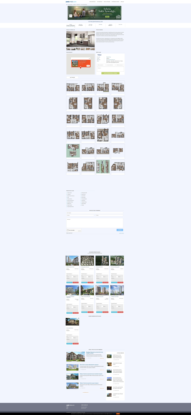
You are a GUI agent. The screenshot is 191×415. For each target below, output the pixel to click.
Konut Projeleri (70, 4)
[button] (80, 68)
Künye (67, 408)
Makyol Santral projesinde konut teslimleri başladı (91, 373)
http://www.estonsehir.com (110, 59)
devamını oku (102, 358)
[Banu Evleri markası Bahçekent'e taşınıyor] (72, 367)
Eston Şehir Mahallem (82, 60)
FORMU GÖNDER (75, 282)
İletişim (67, 406)
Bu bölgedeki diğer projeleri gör (70, 26)
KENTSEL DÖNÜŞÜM (107, 1)
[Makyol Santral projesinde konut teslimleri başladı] (72, 376)
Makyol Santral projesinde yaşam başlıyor (89, 383)
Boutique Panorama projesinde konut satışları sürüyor (94, 353)
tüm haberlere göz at (85, 392)
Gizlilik (67, 407)
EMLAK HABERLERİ (92, 1)
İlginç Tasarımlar (83, 408)
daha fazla (114, 413)
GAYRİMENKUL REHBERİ (115, 1)
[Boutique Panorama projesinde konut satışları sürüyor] (75, 356)
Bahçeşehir (78, 4)
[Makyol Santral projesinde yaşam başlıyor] (72, 385)
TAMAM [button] (118, 413)
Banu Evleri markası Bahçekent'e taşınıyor (89, 364)
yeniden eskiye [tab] (121, 233)
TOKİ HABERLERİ (99, 1)
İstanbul (74, 4)
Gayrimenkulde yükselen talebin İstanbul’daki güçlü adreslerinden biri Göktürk (117, 371)
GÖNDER (120, 230)
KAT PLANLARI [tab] (72, 77)
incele (88, 65)
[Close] (89, 58)
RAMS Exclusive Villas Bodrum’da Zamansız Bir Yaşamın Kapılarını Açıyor (117, 356)
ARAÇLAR (122, 1)
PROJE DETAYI (69, 282)
